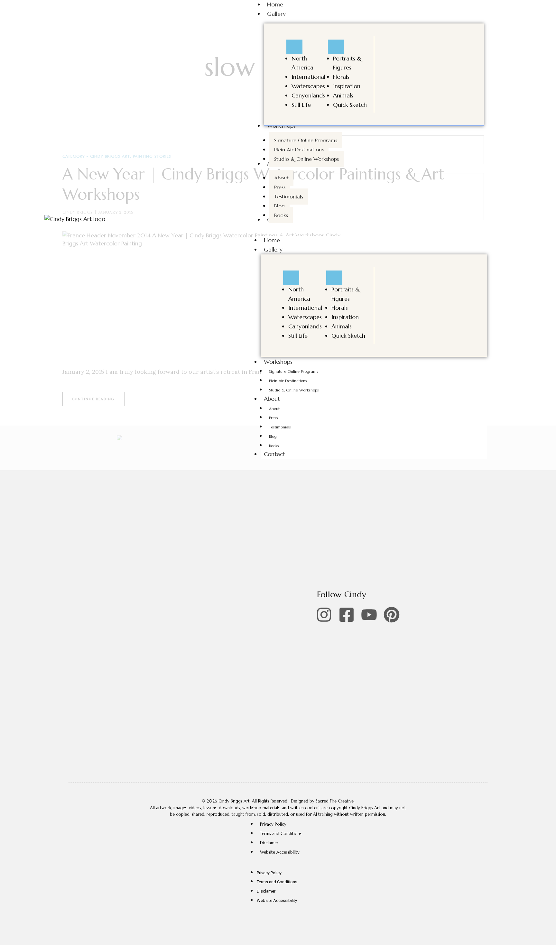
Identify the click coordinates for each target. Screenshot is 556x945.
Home (272, 240)
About (272, 398)
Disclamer (269, 843)
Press (273, 417)
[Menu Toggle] (294, 47)
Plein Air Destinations (288, 380)
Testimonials (280, 427)
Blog (273, 436)
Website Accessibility (280, 852)
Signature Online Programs (293, 371)
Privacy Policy (273, 824)
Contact (274, 454)
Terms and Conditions (280, 833)
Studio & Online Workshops (294, 390)
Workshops (278, 361)
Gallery (273, 249)
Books (274, 445)
